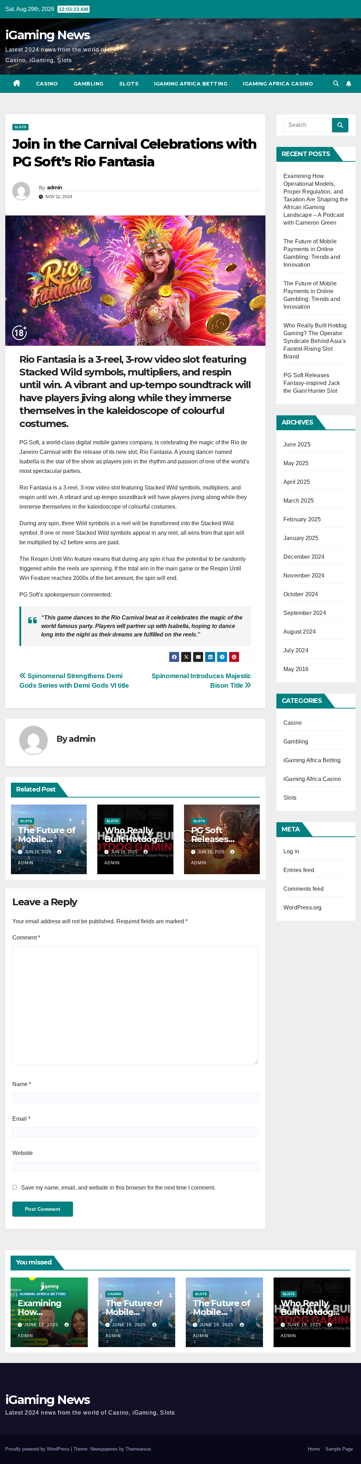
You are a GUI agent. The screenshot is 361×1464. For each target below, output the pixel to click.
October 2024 (300, 594)
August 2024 (299, 632)
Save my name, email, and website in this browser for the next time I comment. (118, 1188)
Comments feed (303, 889)
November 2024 (304, 576)
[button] (336, 84)
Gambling (89, 84)
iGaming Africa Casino (278, 84)
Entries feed (298, 870)
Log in (291, 851)
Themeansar (138, 1449)
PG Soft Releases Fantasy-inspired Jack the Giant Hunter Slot (311, 383)
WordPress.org (302, 908)
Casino (47, 84)
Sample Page (339, 1449)
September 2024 (304, 613)
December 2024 (304, 557)
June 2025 (297, 444)
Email (21, 1119)
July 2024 (295, 650)
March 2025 (298, 501)
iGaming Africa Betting (190, 84)
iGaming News (47, 35)
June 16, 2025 (129, 1324)
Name (21, 1084)
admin (54, 187)
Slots (129, 84)
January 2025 (300, 538)
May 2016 (296, 669)
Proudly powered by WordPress (38, 1449)
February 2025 (302, 519)
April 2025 (296, 482)
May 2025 (296, 463)
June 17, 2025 (42, 1324)
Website (22, 1153)
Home (314, 1449)
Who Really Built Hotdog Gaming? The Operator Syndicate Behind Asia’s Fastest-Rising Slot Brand (315, 341)
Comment (26, 938)
